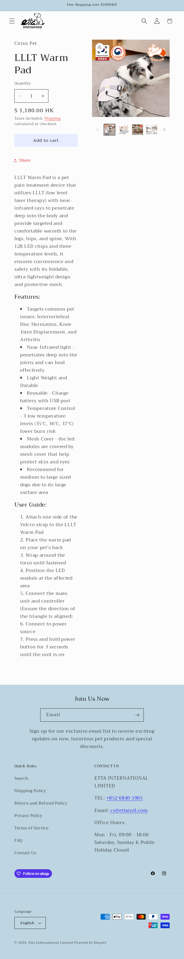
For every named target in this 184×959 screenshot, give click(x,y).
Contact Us (25, 852)
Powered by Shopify (90, 942)
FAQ (18, 840)
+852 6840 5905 (124, 798)
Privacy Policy (28, 815)
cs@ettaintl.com (129, 810)
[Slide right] (164, 129)
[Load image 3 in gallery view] (137, 129)
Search (21, 778)
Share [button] (25, 160)
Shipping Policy (30, 790)
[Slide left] (97, 129)
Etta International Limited (51, 942)
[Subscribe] (137, 715)
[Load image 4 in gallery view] (151, 129)
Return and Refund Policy (40, 803)
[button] (12, 21)
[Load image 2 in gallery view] (123, 129)
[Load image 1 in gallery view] (109, 129)
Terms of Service (31, 828)
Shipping (52, 119)
